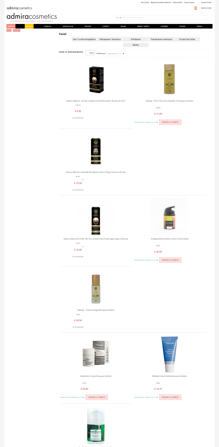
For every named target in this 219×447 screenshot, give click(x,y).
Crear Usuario (189, 2)
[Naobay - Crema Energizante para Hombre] (96, 288)
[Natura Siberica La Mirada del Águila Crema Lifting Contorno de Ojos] (96, 150)
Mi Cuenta (145, 2)
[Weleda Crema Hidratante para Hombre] (169, 354)
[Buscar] (205, 17)
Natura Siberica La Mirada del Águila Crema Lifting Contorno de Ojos (96, 172)
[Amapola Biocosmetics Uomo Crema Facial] (169, 217)
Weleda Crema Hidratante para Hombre (169, 376)
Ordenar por (101, 53)
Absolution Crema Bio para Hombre (96, 376)
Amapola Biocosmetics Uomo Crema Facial (169, 239)
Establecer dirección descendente (123, 54)
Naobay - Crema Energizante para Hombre (95, 310)
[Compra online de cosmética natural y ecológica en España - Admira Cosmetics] (19, 8)
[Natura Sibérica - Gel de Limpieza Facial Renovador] (96, 79)
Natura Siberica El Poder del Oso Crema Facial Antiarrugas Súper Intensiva (96, 239)
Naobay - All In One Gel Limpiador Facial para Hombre (169, 101)
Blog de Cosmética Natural (161, 2)
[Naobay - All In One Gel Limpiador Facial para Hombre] (169, 79)
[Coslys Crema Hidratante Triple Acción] (96, 425)
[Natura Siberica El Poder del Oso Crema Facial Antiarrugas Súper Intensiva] (96, 217)
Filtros (91, 53)
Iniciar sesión (177, 2)
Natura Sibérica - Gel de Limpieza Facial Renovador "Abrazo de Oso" (95, 101)
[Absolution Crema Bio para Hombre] (96, 354)
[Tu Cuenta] (195, 8)
